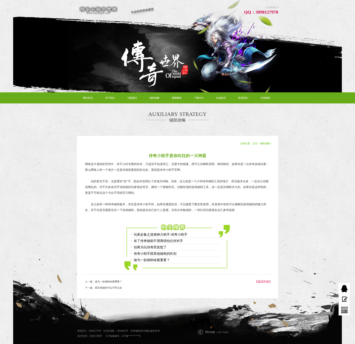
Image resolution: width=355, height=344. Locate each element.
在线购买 (265, 97)
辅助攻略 (154, 97)
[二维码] (344, 310)
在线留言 (221, 97)
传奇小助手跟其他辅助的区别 (155, 253)
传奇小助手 (96, 336)
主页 (254, 143)
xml (219, 332)
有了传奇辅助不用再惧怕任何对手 (158, 241)
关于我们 (110, 97)
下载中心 (199, 97)
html (225, 332)
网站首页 (88, 97)
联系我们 (243, 97)
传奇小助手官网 (170, 169)
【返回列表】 (263, 281)
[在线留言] (344, 299)
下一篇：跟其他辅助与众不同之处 (103, 287)
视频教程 (177, 97)
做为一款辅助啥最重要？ (152, 260)
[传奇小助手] (116, 10)
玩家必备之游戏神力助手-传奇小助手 (160, 234)
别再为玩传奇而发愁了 (150, 247)
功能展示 (132, 97)
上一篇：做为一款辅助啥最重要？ (103, 281)
